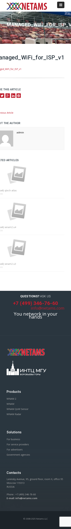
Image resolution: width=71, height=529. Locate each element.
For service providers (18, 444)
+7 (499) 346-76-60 (35, 303)
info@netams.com (47, 308)
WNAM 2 (11, 398)
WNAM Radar (14, 414)
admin (20, 132)
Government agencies (18, 454)
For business (13, 439)
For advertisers (15, 449)
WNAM (10, 403)
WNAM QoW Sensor (17, 409)
